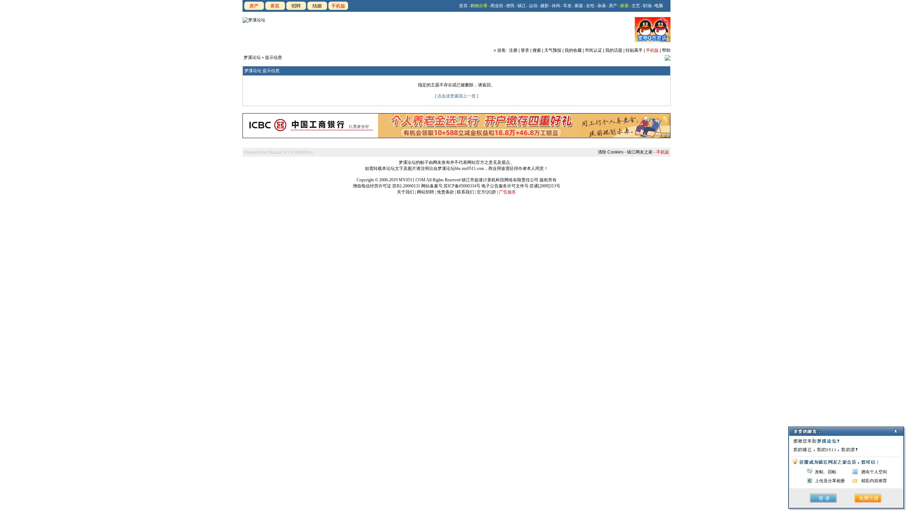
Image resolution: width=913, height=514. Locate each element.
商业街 (496, 5)
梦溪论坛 (252, 57)
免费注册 (869, 498)
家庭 (579, 5)
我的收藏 (573, 50)
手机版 (338, 6)
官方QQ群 (486, 192)
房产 (254, 6)
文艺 (636, 5)
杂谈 (601, 5)
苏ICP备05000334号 (462, 185)
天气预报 (552, 50)
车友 (567, 5)
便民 (510, 5)
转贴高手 (634, 50)
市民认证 (593, 50)
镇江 (521, 5)
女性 (590, 5)
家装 (275, 6)
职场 (647, 5)
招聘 (296, 6)
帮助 (666, 50)
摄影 (544, 5)
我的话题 (613, 50)
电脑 (658, 5)
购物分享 (479, 5)
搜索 (536, 50)
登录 (525, 50)
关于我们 (405, 192)
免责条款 (445, 192)
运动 (533, 5)
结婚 (317, 6)
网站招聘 (425, 192)
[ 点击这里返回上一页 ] (456, 96)
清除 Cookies (610, 152)
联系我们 (465, 192)
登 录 (824, 498)
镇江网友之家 (640, 152)
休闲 (556, 5)
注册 (513, 50)
